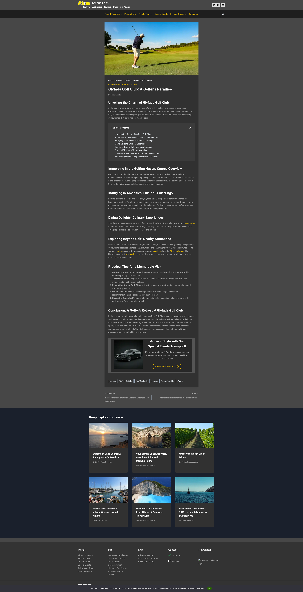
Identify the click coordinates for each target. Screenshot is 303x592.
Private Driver (130, 14)
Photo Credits (114, 561)
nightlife (118, 251)
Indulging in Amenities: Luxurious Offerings (134, 140)
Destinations (120, 84)
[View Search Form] (223, 14)
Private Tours (84, 561)
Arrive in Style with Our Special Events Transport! (136, 157)
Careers (111, 574)
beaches (157, 251)
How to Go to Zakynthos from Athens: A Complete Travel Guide (149, 512)
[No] (300, 588)
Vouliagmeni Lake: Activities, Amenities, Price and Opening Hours (151, 457)
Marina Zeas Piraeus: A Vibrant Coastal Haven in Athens (106, 512)
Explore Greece (85, 571)
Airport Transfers (85, 555)
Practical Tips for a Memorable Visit (131, 150)
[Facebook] (214, 5)
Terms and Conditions (118, 555)
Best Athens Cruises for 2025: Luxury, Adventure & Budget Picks (193, 512)
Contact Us (193, 14)
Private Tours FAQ (146, 555)
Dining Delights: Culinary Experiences (131, 144)
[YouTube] (223, 5)
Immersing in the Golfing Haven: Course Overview (137, 137)
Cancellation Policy (116, 558)
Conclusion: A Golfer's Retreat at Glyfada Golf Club (137, 153)
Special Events (161, 14)
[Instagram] (218, 5)
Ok (209, 588)
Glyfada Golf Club (126, 381)
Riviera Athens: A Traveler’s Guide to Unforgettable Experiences (127, 397)
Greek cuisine (189, 223)
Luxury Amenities (167, 381)
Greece (154, 381)
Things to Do (132, 84)
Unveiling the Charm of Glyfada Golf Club (133, 134)
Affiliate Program (115, 571)
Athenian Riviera (177, 251)
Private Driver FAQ (146, 561)
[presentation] (108, 435)
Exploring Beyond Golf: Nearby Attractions (133, 147)
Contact (172, 549)
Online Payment (115, 565)
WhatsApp (176, 555)
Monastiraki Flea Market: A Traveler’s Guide (179, 396)
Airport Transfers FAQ (148, 558)
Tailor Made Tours (86, 568)
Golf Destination (142, 381)
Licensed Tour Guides (117, 568)
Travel (180, 381)
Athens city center (133, 254)
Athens (111, 84)
